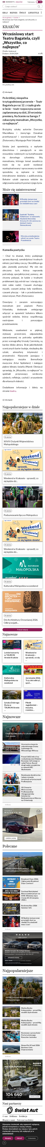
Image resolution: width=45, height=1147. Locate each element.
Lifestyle (33, 13)
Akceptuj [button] (8, 1138)
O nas (5, 1116)
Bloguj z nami (8, 1120)
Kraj (5, 13)
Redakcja (23, 1116)
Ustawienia (32, 1138)
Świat (22, 13)
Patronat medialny (25, 1120)
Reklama (13, 1116)
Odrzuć (19, 1138)
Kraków (16, 17)
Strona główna (7, 17)
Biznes (13, 13)
